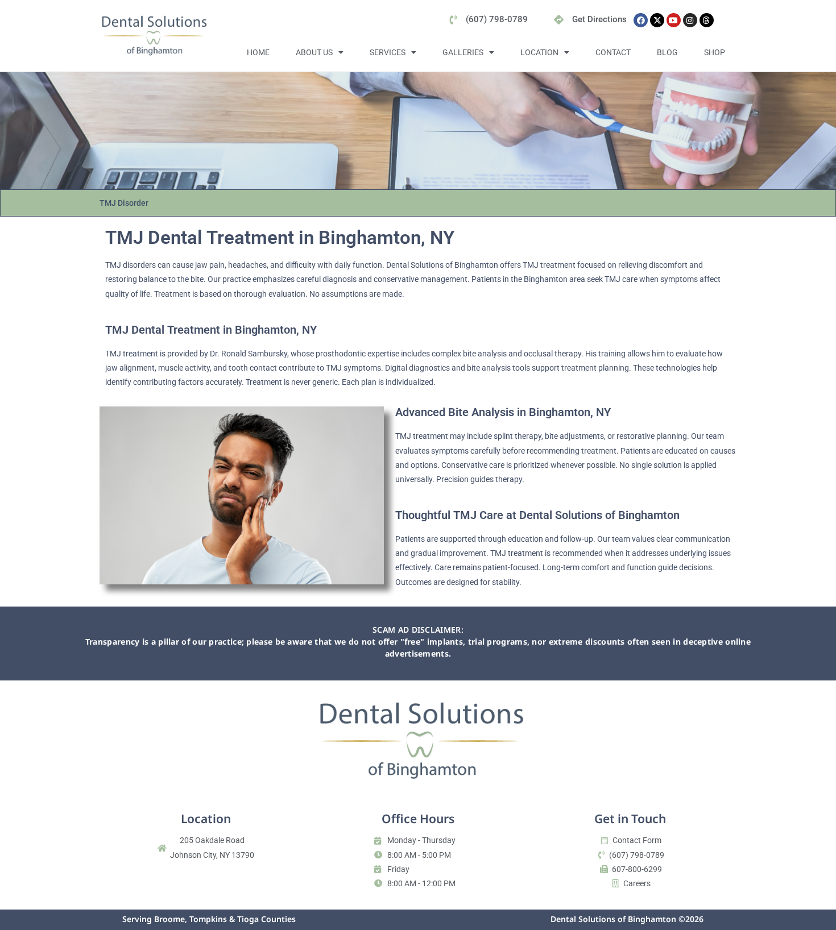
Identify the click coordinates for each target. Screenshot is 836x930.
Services (387, 52)
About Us (314, 52)
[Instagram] (690, 20)
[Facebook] (641, 20)
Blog (667, 52)
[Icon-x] (657, 20)
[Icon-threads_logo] (707, 20)
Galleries (462, 52)
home (258, 52)
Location (539, 52)
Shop (714, 52)
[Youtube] (674, 20)
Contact (613, 52)
